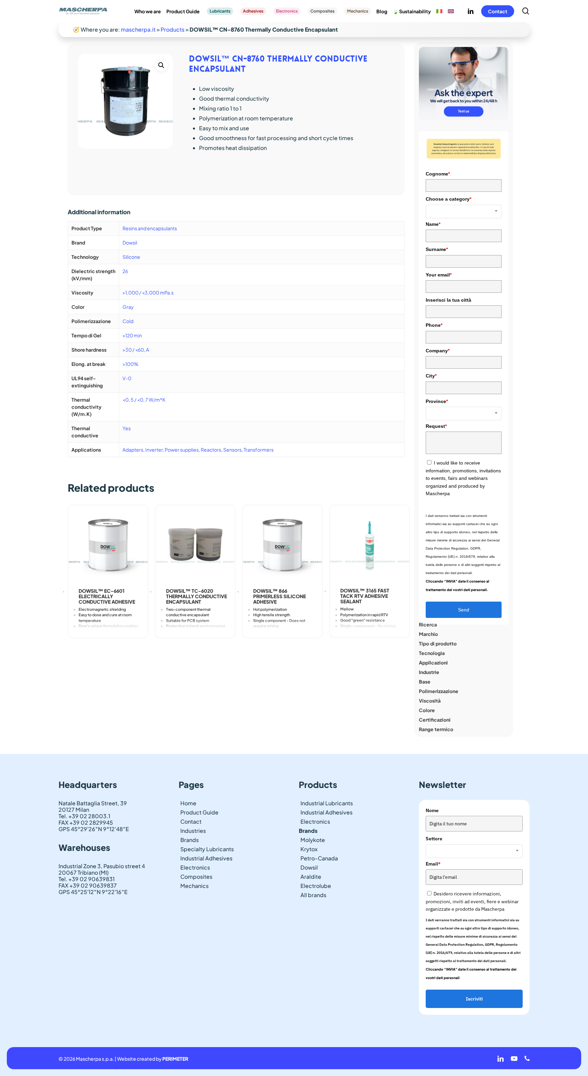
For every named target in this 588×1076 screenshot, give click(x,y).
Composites (196, 876)
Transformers (259, 450)
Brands (189, 840)
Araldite (310, 876)
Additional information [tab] (99, 212)
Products (172, 29)
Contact (190, 821)
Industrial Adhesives (206, 858)
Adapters (132, 450)
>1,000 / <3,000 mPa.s (148, 292)
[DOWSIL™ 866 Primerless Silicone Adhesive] (282, 544)
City (431, 376)
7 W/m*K (155, 400)
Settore (434, 839)
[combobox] (464, 211)
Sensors (232, 450)
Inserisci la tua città (448, 300)
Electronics (195, 867)
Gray (128, 307)
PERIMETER (175, 1059)
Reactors (211, 450)
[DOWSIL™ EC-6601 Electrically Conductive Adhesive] (107, 544)
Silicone (131, 257)
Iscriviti (474, 999)
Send (463, 609)
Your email (439, 275)
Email (433, 864)
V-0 (126, 378)
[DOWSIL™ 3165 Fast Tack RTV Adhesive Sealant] (369, 544)
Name (433, 224)
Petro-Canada (319, 858)
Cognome (438, 173)
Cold (127, 321)
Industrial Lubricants (326, 803)
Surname (437, 249)
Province (437, 401)
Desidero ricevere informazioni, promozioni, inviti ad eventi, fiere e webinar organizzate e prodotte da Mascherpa (472, 901)
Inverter (154, 450)
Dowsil (129, 242)
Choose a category (448, 199)
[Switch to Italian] (439, 11)
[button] (161, 65)
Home (188, 803)
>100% (130, 364)
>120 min (132, 335)
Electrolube (315, 885)
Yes (126, 428)
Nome (432, 810)
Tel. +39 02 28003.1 (84, 816)
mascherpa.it (138, 29)
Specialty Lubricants (207, 849)
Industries (193, 830)
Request (436, 426)
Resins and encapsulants (149, 228)
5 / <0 (137, 400)
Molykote (312, 840)
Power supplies (182, 450)
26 (125, 271)
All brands (313, 895)
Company (438, 350)
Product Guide (199, 812)
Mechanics (194, 885)
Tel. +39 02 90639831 (87, 878)
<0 (125, 400)
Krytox (308, 849)
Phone (434, 325)
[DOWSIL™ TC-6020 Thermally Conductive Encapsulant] (195, 544)
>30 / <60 (133, 350)
